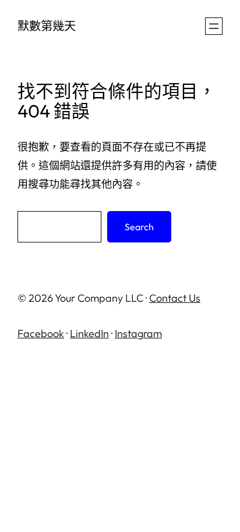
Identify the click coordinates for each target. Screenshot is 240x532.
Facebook (40, 333)
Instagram (138, 333)
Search (139, 227)
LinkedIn (89, 333)
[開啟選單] (214, 26)
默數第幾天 (46, 26)
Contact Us (174, 298)
